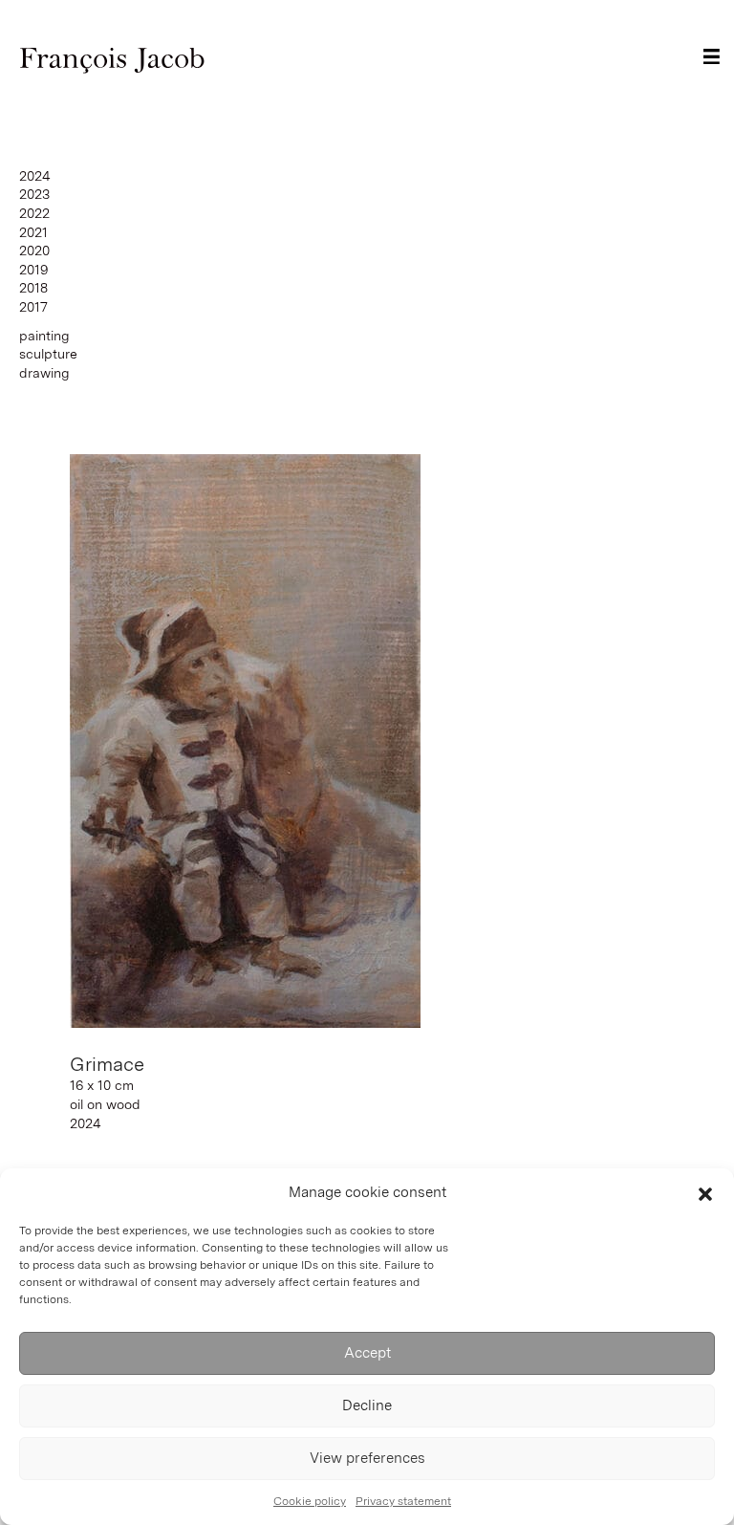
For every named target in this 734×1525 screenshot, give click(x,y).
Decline (367, 1405)
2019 (33, 269)
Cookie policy (309, 1501)
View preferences (367, 1458)
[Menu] (711, 56)
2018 (33, 287)
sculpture (48, 353)
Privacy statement (403, 1501)
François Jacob (112, 58)
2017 (33, 307)
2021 (33, 232)
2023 (34, 194)
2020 (34, 250)
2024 (35, 176)
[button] (705, 1192)
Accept (367, 1353)
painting (44, 335)
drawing (44, 373)
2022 (34, 213)
